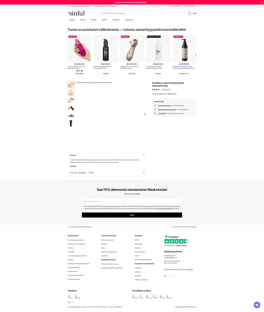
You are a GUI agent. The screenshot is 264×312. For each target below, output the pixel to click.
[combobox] (130, 13)
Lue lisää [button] (73, 166)
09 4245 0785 (190, 6)
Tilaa (132, 215)
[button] (262, 2)
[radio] (75, 64)
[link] (77, 71)
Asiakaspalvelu (176, 6)
